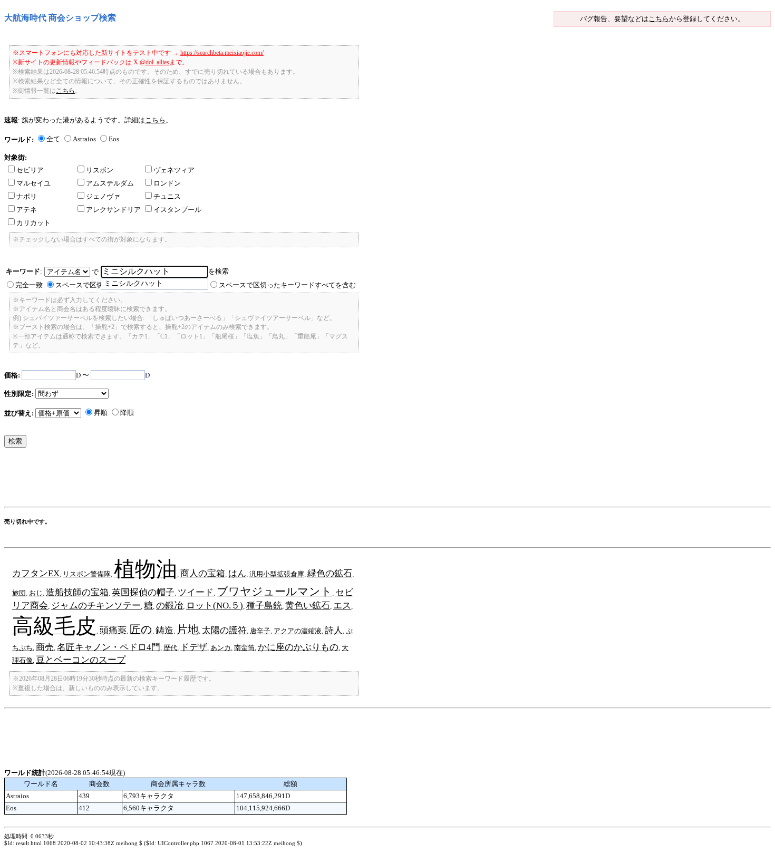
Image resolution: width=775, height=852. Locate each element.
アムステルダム (110, 183)
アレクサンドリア (113, 210)
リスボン (99, 170)
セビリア (30, 170)
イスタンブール (177, 210)
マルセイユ (33, 183)
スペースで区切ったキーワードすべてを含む (287, 285)
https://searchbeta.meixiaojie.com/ (222, 52)
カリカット (33, 223)
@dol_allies (154, 62)
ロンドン (167, 183)
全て (53, 139)
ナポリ (26, 196)
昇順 (101, 413)
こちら (658, 19)
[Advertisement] (196, 480)
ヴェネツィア (174, 170)
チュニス (167, 196)
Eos (114, 139)
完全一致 (29, 285)
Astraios (84, 139)
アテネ (26, 210)
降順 (127, 413)
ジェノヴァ (103, 196)
